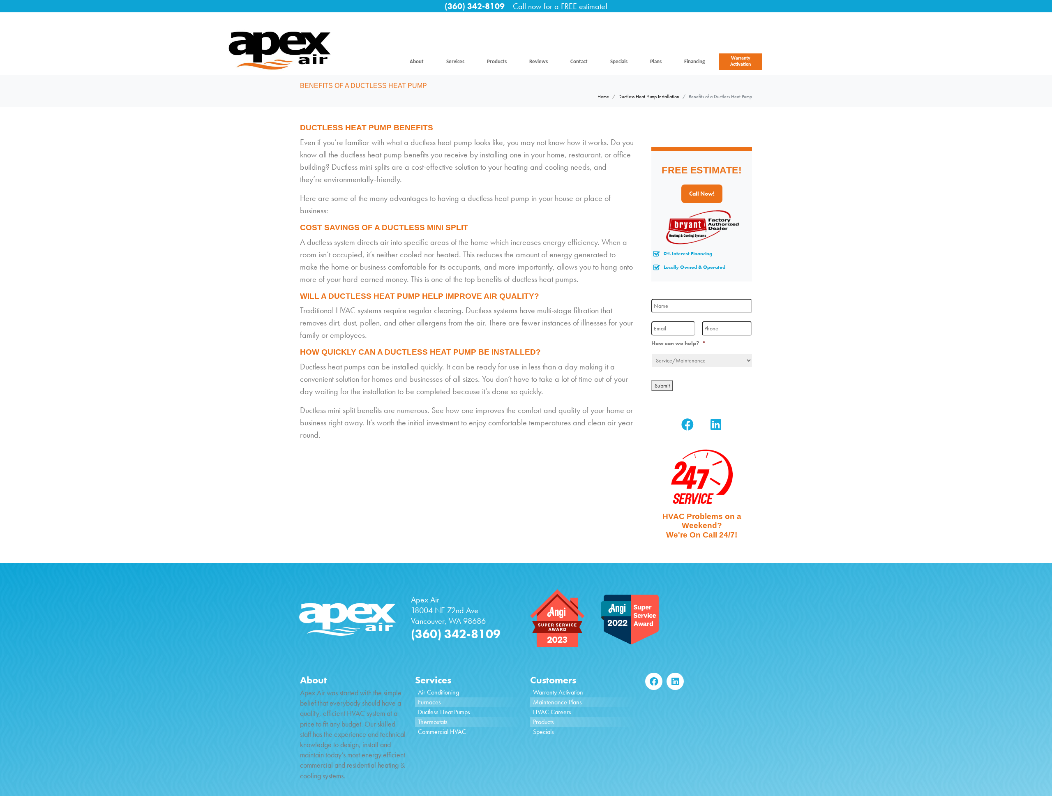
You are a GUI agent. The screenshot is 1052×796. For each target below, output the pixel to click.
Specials (619, 62)
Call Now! (702, 193)
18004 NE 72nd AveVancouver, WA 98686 (448, 615)
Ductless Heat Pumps (444, 712)
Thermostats (433, 722)
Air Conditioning (438, 692)
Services (455, 62)
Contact (579, 62)
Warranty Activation (740, 61)
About (417, 62)
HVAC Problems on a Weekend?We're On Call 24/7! (701, 526)
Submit (662, 385)
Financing (694, 62)
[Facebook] (687, 424)
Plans (656, 62)
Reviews (538, 62)
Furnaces (429, 702)
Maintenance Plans (557, 702)
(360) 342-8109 (475, 6)
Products (497, 62)
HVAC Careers (552, 712)
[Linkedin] (716, 424)
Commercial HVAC (442, 731)
